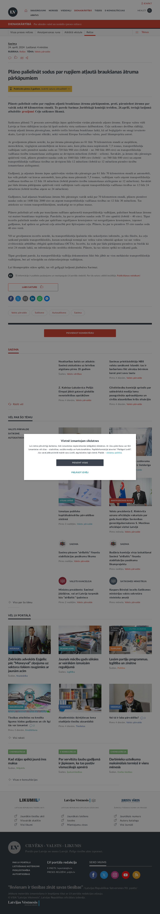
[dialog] (80, 457)
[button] (80, 472)
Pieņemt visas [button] (80, 463)
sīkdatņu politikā (114, 453)
